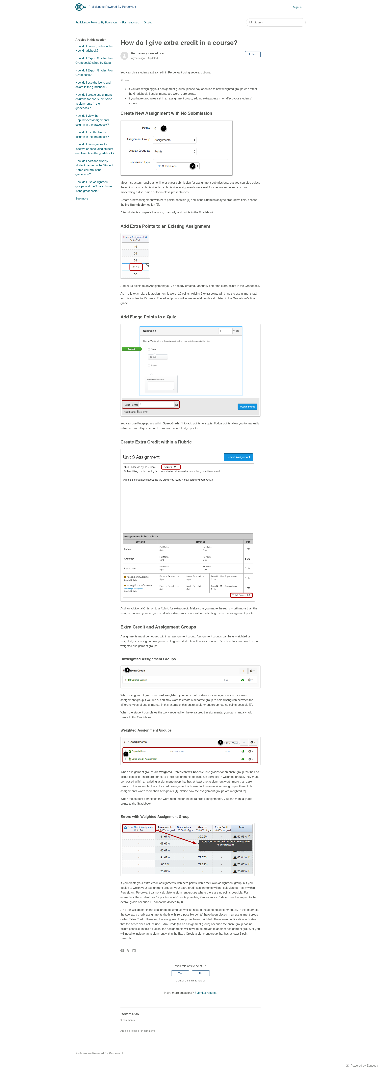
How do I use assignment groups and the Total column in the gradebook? (93, 186)
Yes (180, 973)
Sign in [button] (297, 7)
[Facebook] (122, 950)
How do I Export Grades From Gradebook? (94, 73)
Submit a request (205, 992)
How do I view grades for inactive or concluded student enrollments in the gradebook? (94, 149)
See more (81, 198)
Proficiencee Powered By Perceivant (96, 22)
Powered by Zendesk (364, 1065)
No (200, 973)
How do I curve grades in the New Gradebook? (94, 48)
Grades (148, 22)
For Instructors (130, 22)
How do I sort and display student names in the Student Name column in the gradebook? (94, 167)
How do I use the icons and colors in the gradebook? (93, 85)
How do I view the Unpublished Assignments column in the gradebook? (92, 120)
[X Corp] (128, 950)
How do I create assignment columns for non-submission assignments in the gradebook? (93, 101)
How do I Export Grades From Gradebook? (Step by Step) (94, 61)
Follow (252, 54)
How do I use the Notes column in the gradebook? (92, 134)
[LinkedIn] (134, 950)
